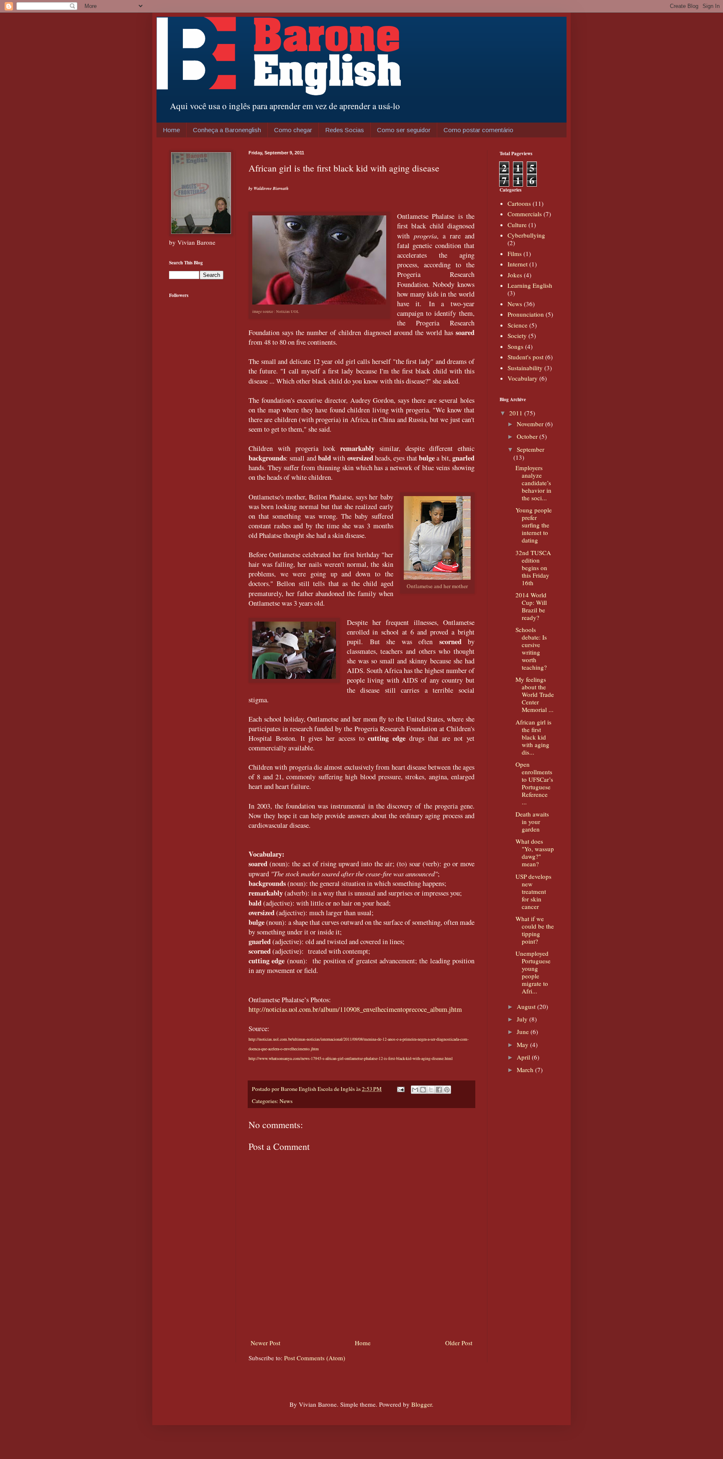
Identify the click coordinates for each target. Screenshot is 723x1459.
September (530, 449)
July (523, 1019)
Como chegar (293, 129)
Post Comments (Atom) (314, 1358)
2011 (516, 413)
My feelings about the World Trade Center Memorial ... (534, 694)
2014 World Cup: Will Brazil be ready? (531, 606)
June (524, 1031)
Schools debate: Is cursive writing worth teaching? (531, 648)
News (285, 1101)
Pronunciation (526, 314)
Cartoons (519, 203)
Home (171, 129)
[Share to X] (431, 1089)
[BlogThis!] (423, 1089)
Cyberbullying (526, 235)
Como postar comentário (478, 129)
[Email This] (415, 1089)
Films (515, 253)
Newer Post (265, 1343)
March (526, 1069)
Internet (518, 264)
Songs (515, 346)
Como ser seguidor (404, 129)
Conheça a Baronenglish (227, 129)
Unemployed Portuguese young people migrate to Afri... (533, 972)
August (527, 1006)
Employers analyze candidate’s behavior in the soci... (533, 482)
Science (518, 325)
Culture (517, 224)
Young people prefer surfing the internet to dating (533, 525)
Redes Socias (344, 129)
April (524, 1057)
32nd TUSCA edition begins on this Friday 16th (533, 567)
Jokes (515, 275)
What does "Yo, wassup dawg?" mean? (534, 852)
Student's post (526, 357)
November (531, 424)
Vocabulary (523, 378)
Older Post (458, 1343)
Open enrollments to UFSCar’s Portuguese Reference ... (534, 783)
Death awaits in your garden (532, 821)
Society (517, 335)
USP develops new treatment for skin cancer (533, 891)
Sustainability (525, 367)
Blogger (421, 1404)
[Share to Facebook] (439, 1089)
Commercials (525, 214)
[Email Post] (400, 1089)
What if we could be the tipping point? (534, 929)
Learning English (530, 285)
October (528, 436)
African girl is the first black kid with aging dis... (533, 737)
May (523, 1044)
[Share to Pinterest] (447, 1089)
